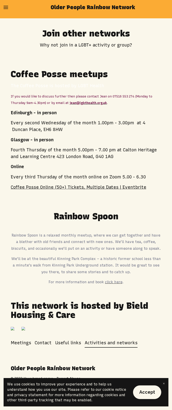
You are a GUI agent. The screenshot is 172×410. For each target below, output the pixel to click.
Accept (147, 392)
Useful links (68, 342)
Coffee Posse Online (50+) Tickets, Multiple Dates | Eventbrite (78, 187)
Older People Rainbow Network (93, 7)
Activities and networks (111, 342)
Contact (43, 342)
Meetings (21, 342)
